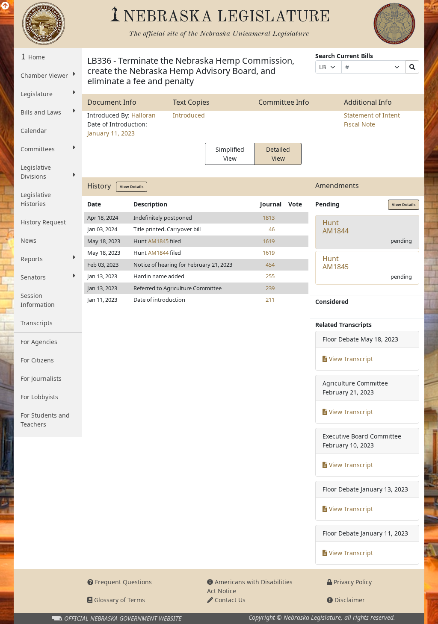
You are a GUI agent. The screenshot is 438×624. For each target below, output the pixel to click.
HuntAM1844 (336, 226)
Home (36, 57)
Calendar (34, 131)
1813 (269, 217)
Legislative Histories (36, 199)
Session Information (38, 300)
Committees (38, 149)
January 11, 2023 (111, 133)
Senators (33, 277)
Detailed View (278, 153)
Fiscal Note (359, 124)
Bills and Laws (41, 112)
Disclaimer (349, 600)
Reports (32, 259)
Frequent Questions (122, 582)
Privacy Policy (352, 582)
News (28, 240)
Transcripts (37, 323)
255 (270, 276)
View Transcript (350, 359)
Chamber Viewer (44, 75)
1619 (269, 241)
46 (272, 229)
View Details (131, 186)
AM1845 (158, 241)
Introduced (189, 115)
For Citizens (37, 360)
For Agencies (39, 342)
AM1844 (158, 252)
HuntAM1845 (336, 262)
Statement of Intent (372, 115)
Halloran (143, 115)
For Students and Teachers (45, 419)
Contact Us (229, 600)
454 (270, 264)
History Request (43, 222)
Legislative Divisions (36, 171)
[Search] (412, 67)
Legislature (37, 94)
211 (270, 299)
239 (270, 288)
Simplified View (230, 153)
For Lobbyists (39, 397)
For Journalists (41, 378)
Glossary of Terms (118, 600)
